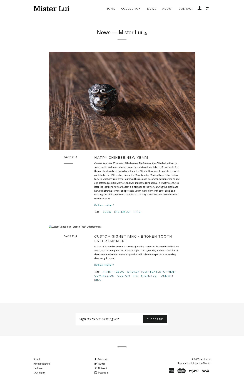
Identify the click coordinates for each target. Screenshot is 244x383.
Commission (104, 275)
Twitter (101, 364)
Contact (186, 8)
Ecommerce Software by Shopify (194, 363)
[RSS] (145, 33)
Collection (131, 8)
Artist (108, 271)
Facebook (103, 359)
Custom (123, 275)
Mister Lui (122, 211)
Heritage (38, 368)
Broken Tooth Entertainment (151, 271)
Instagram (103, 373)
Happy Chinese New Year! (121, 158)
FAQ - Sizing (39, 373)
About (167, 8)
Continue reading (103, 205)
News (151, 8)
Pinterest (102, 368)
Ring (137, 211)
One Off (167, 275)
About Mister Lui (42, 364)
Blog (107, 211)
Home (110, 8)
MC (135, 275)
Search (37, 359)
